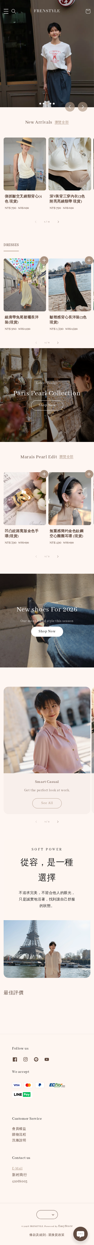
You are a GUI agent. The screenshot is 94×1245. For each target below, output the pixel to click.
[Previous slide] (70, 107)
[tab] (40, 104)
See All (47, 803)
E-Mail (17, 1168)
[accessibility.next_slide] (57, 822)
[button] (6, 11)
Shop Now (47, 405)
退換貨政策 (56, 1235)
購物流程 (19, 1135)
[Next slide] (82, 107)
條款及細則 (37, 1235)
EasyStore (65, 1226)
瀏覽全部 (62, 122)
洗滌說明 (19, 1140)
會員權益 (19, 1129)
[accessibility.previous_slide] (36, 822)
